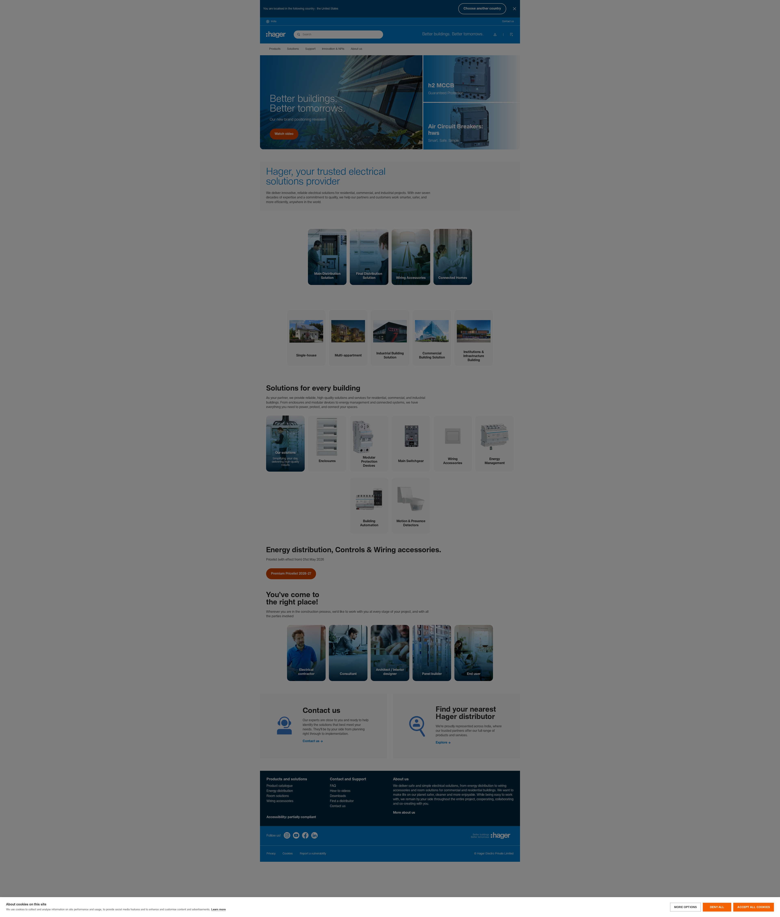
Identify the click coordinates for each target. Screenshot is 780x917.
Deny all (717, 907)
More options (685, 907)
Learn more (218, 909)
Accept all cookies (753, 907)
